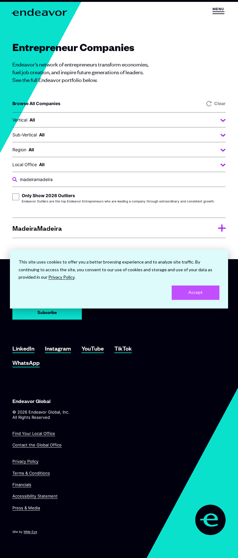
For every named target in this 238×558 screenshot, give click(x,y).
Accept (195, 292)
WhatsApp (26, 362)
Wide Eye (30, 532)
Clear (220, 103)
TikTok (123, 348)
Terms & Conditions (31, 472)
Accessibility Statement (35, 496)
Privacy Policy (25, 461)
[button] (218, 10)
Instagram (58, 348)
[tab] (119, 228)
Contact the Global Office (37, 444)
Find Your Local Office (33, 433)
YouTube (93, 348)
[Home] (39, 12)
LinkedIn (23, 348)
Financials (21, 484)
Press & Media (26, 507)
